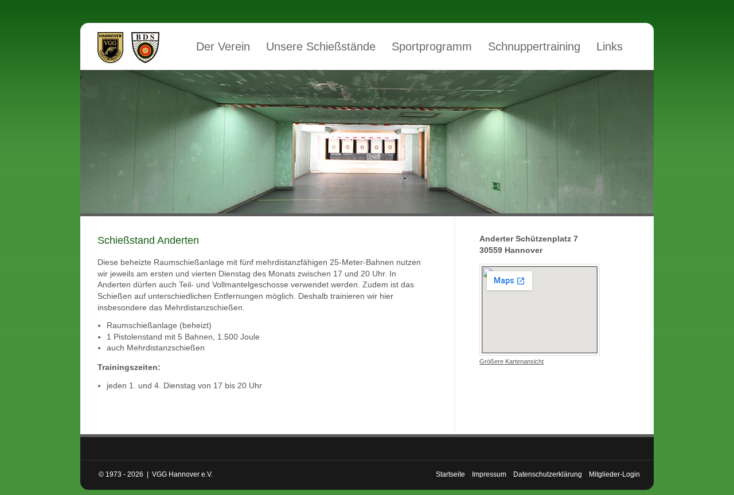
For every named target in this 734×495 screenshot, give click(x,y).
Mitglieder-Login (614, 474)
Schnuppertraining (534, 46)
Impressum (489, 474)
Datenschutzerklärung (547, 474)
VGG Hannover (110, 47)
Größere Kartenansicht (511, 361)
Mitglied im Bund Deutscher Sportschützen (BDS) (145, 47)
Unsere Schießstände (321, 46)
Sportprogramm (432, 46)
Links (609, 46)
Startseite (450, 474)
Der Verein (223, 46)
